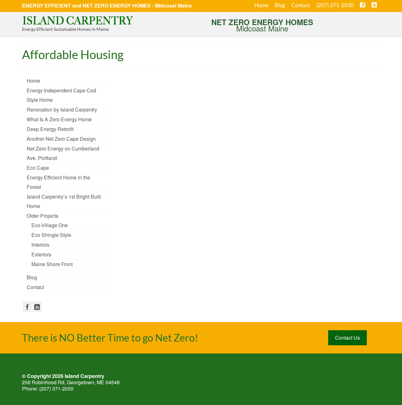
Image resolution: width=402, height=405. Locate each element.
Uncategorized (152, 107)
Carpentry (174, 233)
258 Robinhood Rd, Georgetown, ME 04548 (71, 382)
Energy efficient (164, 148)
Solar (231, 233)
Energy (209, 233)
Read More (227, 131)
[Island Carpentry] (78, 20)
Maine (221, 148)
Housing (184, 148)
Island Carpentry (203, 148)
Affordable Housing (137, 148)
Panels (221, 233)
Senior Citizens (238, 148)
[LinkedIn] (37, 307)
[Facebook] (27, 307)
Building (159, 233)
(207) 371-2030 (56, 388)
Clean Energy (192, 233)
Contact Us (347, 337)
